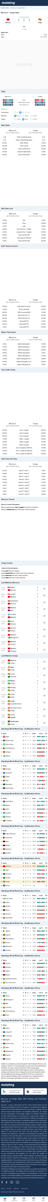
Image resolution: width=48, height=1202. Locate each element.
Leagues (24, 1200)
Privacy (9, 1188)
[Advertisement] (24, 64)
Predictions (14, 1200)
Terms (3, 1188)
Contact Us (24, 1188)
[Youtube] (18, 1182)
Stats (5, 1200)
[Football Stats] (8, 3)
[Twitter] (8, 1182)
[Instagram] (13, 1182)
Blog (33, 1200)
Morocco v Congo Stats (17, 8)
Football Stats (5, 8)
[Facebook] (3, 1182)
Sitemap (16, 1188)
